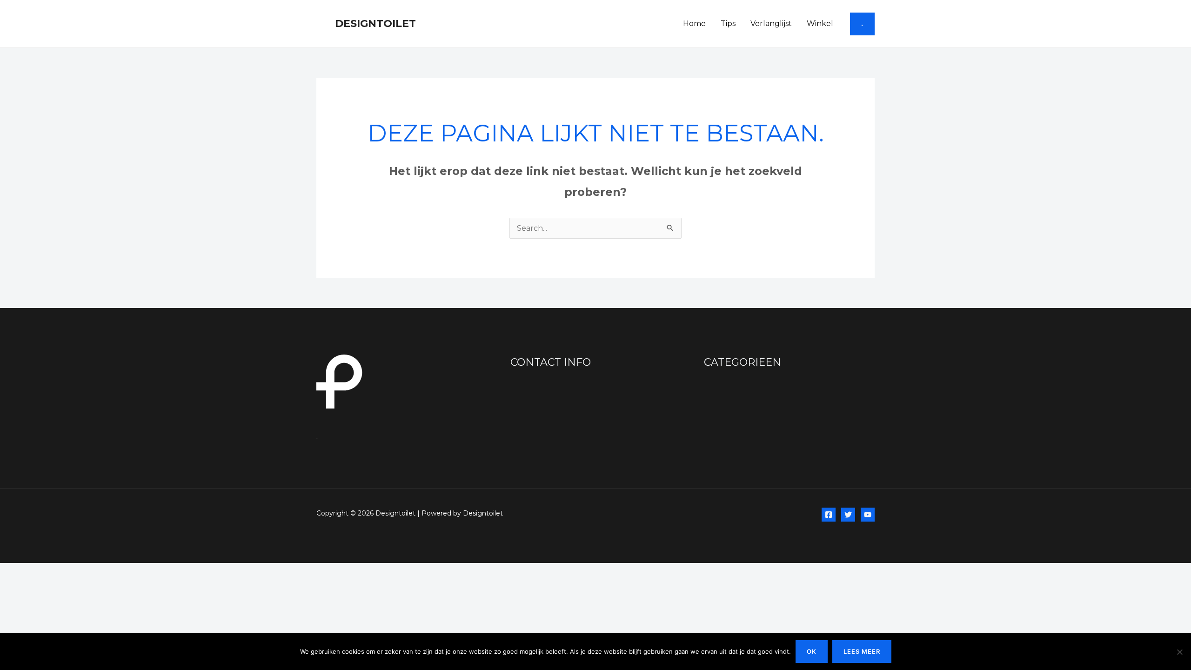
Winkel (820, 23)
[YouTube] (868, 515)
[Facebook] (829, 515)
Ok (811, 651)
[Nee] (1179, 652)
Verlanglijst (771, 23)
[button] (862, 24)
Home (694, 23)
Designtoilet (375, 23)
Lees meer (861, 651)
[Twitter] (848, 515)
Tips (728, 23)
